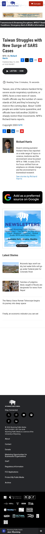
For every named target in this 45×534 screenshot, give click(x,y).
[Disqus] (22, 361)
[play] (3, 531)
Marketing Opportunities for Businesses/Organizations (16, 455)
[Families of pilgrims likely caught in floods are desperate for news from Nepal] (10, 286)
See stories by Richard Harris (26, 177)
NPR (20, 125)
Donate (37, 4)
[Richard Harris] (8, 145)
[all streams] (41, 531)
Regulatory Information (14, 467)
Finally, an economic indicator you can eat (20, 314)
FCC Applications (11, 472)
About (7, 439)
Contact (8, 444)
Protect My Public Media (14, 477)
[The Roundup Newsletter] (22, 228)
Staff (7, 461)
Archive (8, 483)
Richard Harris (24, 141)
